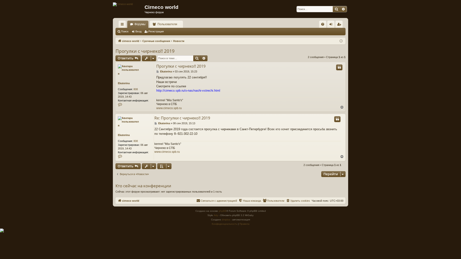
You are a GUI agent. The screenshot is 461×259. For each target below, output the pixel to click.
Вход (138, 31)
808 (135, 89)
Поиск (124, 31)
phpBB (222, 211)
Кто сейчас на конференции (143, 185)
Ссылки (123, 25)
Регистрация (156, 31)
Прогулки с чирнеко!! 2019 (145, 51)
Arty (216, 215)
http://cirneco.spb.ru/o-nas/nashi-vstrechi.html (188, 90)
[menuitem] (322, 24)
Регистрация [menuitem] (340, 25)
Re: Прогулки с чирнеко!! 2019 (182, 118)
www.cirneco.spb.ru (169, 108)
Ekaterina (124, 83)
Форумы (140, 24)
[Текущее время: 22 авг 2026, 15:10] (341, 41)
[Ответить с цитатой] (339, 67)
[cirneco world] (123, 4)
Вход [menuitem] (331, 25)
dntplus (226, 219)
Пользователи (167, 24)
